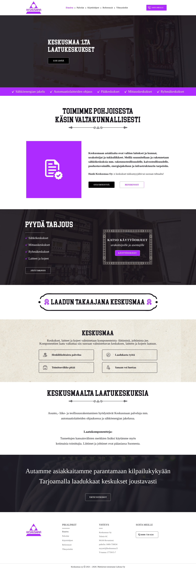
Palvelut (80, 7)
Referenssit (108, 7)
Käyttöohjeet (93, 7)
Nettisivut (102, 567)
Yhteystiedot (122, 7)
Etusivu (69, 7)
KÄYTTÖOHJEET (127, 253)
